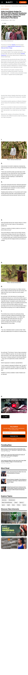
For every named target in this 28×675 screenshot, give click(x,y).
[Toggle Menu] (2, 2)
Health (8, 505)
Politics (18, 505)
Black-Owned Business (7, 502)
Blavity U (22, 502)
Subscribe (23, 2)
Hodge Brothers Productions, (14, 46)
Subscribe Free (14, 436)
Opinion (24, 505)
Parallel (13, 44)
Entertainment (8, 6)
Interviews (4, 500)
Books (13, 505)
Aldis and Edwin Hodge (6, 48)
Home (2, 6)
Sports (3, 505)
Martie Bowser (5, 20)
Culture (15, 502)
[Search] (17, 2)
